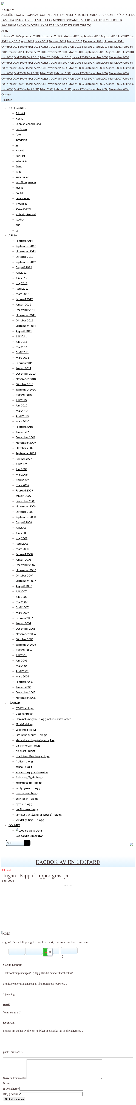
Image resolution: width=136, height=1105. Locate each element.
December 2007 (98, 73)
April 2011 (101, 46)
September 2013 (29, 36)
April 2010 (32, 57)
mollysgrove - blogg (28, 788)
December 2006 (35, 83)
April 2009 (101, 62)
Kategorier (8, 9)
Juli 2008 (128, 67)
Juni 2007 (75, 78)
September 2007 (30, 78)
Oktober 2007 (10, 78)
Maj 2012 (14, 41)
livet (29, 20)
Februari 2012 (57, 41)
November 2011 (114, 41)
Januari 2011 (16, 51)
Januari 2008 (80, 73)
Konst (21, 14)
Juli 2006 (128, 83)
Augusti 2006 (114, 83)
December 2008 (35, 67)
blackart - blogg (25, 750)
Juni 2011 (75, 46)
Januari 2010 (80, 57)
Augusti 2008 (114, 67)
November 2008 (55, 67)
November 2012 (50, 36)
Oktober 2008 (75, 67)
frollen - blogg (24, 761)
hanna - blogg (24, 766)
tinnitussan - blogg (27, 809)
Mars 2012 (41, 41)
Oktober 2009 (10, 62)
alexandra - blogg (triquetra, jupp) (36, 740)
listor (19, 20)
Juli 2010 (128, 51)
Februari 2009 (24, 490)
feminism (66, 14)
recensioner (112, 20)
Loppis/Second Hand (42, 14)
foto (77, 14)
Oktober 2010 (75, 51)
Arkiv (4, 30)
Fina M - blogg (24, 724)
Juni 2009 (75, 62)
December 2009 (98, 57)
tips (83, 25)
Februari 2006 (62, 89)
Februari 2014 (10, 36)
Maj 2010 (20, 57)
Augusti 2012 (109, 36)
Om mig (6, 94)
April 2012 (27, 41)
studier (74, 25)
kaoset (110, 14)
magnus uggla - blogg (29, 782)
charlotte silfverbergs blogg (33, 756)
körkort (124, 14)
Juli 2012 (123, 36)
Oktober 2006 (75, 83)
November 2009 (119, 57)
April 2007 (101, 78)
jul (101, 14)
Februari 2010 (62, 57)
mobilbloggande (66, 20)
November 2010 (55, 51)
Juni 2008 (7, 73)
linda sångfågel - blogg (29, 777)
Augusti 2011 (49, 46)
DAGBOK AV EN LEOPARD (68, 861)
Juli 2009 (63, 62)
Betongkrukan (24, 713)
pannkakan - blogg (27, 793)
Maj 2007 (88, 78)
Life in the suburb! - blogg (31, 734)
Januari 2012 (74, 41)
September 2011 (30, 46)
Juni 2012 (21, 277)
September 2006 (95, 83)
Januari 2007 (16, 83)
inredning (90, 14)
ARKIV (12, 235)
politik (96, 20)
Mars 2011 (115, 46)
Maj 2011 (88, 46)
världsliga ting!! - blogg (30, 819)
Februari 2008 (62, 73)
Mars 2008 (46, 73)
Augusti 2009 (49, 62)
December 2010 (35, 51)
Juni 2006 (7, 89)
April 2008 (32, 73)
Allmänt (8, 14)
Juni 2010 (7, 57)
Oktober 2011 (10, 46)
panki (6, 1004)
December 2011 (93, 41)
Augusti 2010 (114, 51)
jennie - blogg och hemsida (32, 772)
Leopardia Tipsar (26, 729)
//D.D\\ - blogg (25, 708)
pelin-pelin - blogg (27, 798)
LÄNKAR (14, 703)
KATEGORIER (17, 107)
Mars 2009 (115, 62)
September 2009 (30, 62)
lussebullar (43, 20)
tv (89, 25)
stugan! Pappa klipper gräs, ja (34, 875)
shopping (8, 25)
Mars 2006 (46, 89)
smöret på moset (53, 25)
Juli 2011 (63, 46)
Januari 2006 (80, 89)
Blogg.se (6, 99)
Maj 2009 (88, 62)
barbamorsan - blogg (28, 745)
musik (85, 20)
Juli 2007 (63, 78)
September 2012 (90, 36)
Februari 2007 (24, 618)
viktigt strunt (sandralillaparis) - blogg (39, 814)
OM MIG (14, 825)
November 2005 (119, 89)
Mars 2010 (46, 57)
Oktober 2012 (70, 36)
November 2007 (119, 73)
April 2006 (32, 89)
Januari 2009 (16, 67)
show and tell (28, 25)
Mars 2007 (115, 78)
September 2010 (95, 51)
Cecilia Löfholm (12, 965)
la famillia (21, 161)
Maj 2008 (20, 73)
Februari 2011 (24, 362)
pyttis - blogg (24, 804)
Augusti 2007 (49, 78)
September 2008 (95, 67)
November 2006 (55, 83)
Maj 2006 (20, 89)
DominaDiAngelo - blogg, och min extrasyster (43, 718)
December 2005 (98, 89)
